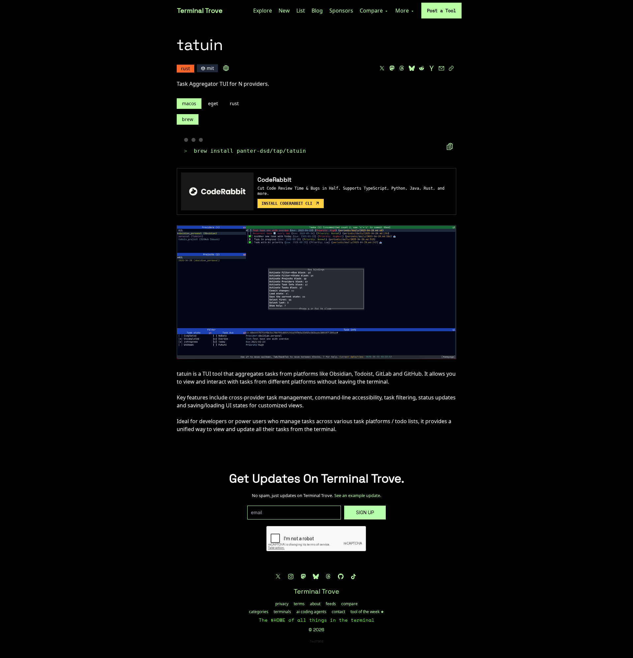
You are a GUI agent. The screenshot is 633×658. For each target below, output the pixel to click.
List (300, 10)
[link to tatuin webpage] (226, 68)
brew (187, 119)
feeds (331, 604)
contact (338, 611)
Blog (317, 10)
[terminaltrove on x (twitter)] (278, 576)
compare (349, 604)
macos (189, 103)
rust (234, 103)
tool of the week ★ (367, 611)
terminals (282, 611)
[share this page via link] (451, 68)
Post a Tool (441, 11)
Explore (262, 10)
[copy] (449, 146)
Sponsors (341, 10)
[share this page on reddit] (422, 68)
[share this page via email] (441, 68)
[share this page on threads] (402, 68)
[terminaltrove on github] (341, 576)
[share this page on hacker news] (432, 68)
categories (258, 611)
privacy (281, 604)
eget (213, 103)
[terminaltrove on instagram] (291, 576)
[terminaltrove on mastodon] (303, 576)
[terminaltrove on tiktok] (353, 576)
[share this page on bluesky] (412, 68)
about (315, 604)
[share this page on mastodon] (392, 68)
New (284, 10)
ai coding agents (311, 611)
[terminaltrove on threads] (328, 576)
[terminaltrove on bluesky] (316, 576)
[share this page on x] (382, 68)
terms (299, 604)
